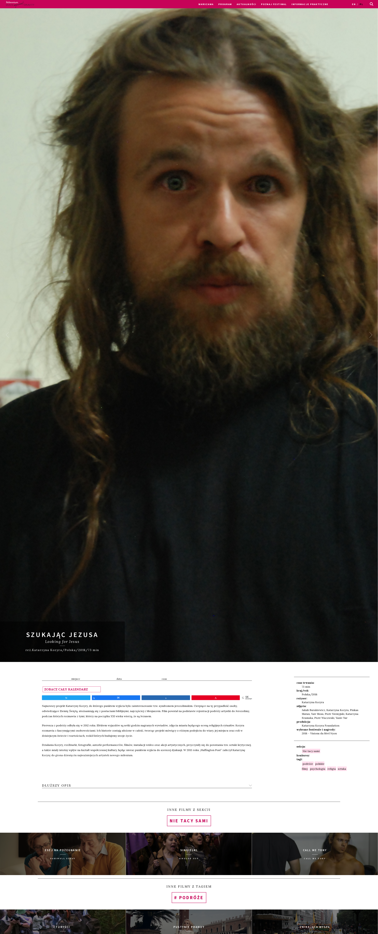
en (354, 4)
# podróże (189, 897)
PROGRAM (225, 4)
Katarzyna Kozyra (313, 702)
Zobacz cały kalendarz (66, 689)
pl (361, 4)
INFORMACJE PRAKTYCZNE (309, 4)
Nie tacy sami (311, 751)
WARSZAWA (206, 4)
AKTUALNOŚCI (246, 4)
